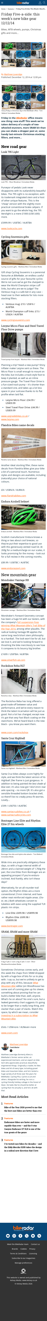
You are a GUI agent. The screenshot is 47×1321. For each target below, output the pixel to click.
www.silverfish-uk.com (13, 659)
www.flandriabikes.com (13, 495)
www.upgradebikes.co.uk (14, 416)
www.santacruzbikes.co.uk (15, 811)
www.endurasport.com (13, 568)
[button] (23, 100)
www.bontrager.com (12, 925)
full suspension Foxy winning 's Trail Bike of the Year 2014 (23, 625)
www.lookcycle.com (11, 228)
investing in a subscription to (16, 1015)
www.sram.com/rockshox (14, 732)
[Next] (40, 97)
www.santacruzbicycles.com (16, 814)
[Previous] (6, 97)
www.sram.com (9, 1032)
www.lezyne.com (10, 419)
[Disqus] (23, 1190)
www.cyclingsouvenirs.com (15, 320)
